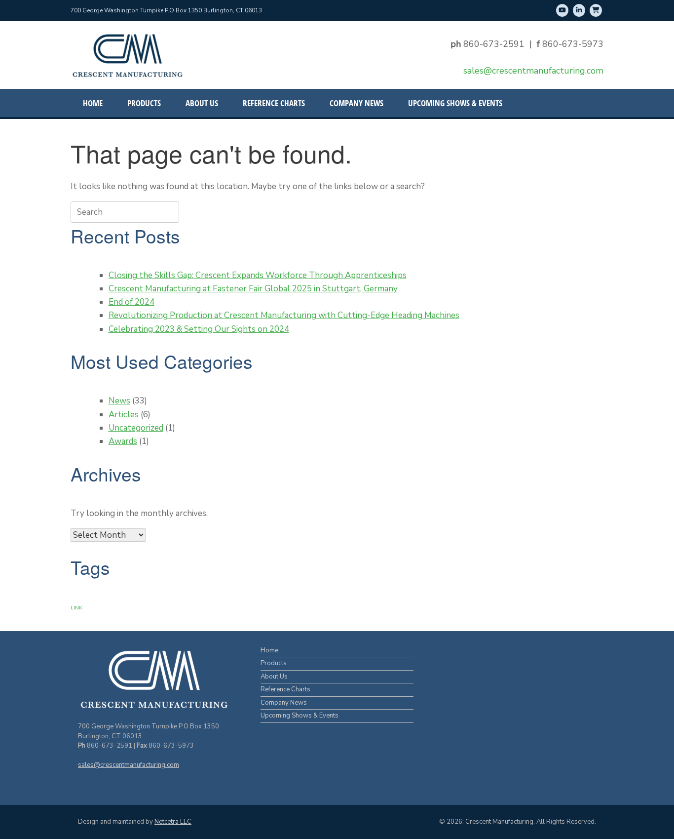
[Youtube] (562, 10)
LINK (76, 607)
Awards (123, 441)
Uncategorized (136, 428)
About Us (202, 103)
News (119, 400)
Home (93, 103)
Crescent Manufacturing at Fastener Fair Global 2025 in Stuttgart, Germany (253, 288)
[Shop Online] (596, 10)
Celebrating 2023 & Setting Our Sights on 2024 (199, 329)
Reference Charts (274, 103)
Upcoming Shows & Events (455, 103)
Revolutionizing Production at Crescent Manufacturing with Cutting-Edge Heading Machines (284, 315)
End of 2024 (131, 302)
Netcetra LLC (172, 821)
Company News (356, 103)
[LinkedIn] (579, 10)
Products (144, 103)
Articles (124, 414)
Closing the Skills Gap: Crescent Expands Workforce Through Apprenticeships (258, 275)
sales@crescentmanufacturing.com (533, 71)
